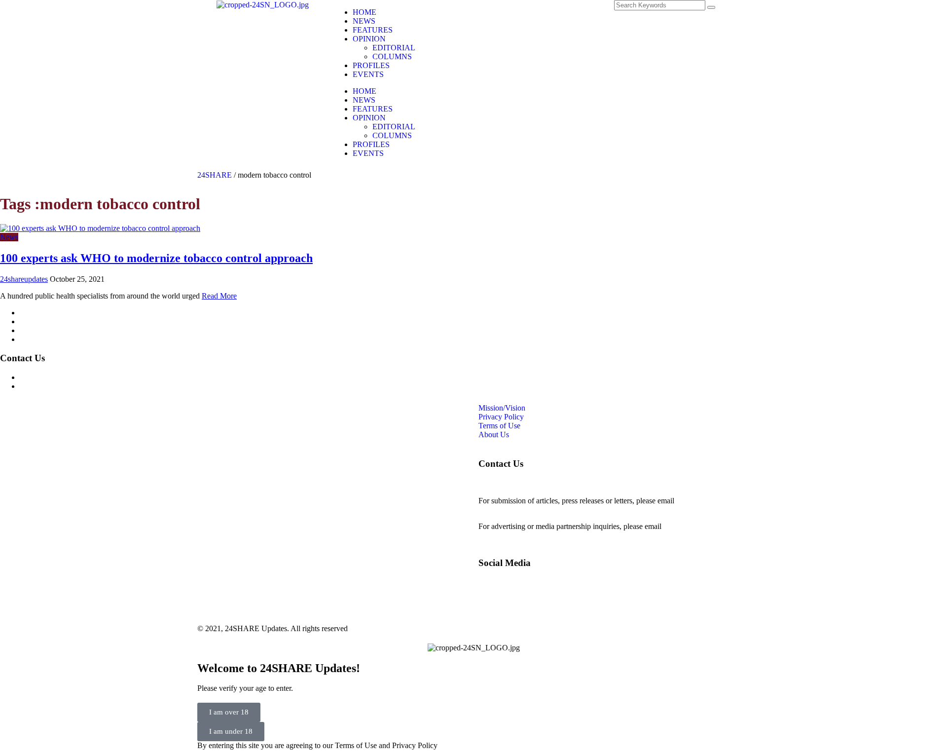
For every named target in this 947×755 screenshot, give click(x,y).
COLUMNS (392, 56)
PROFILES (371, 65)
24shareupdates (24, 279)
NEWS (364, 21)
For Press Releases (49, 386)
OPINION (369, 39)
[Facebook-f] (486, 12)
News (9, 237)
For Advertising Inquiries (59, 377)
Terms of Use (41, 330)
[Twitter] (539, 12)
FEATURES (373, 30)
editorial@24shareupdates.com (526, 509)
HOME (364, 12)
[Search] (711, 7)
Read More (219, 296)
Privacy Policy (42, 321)
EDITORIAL (393, 47)
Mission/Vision (43, 312)
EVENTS (368, 74)
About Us (35, 339)
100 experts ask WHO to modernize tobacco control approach (156, 258)
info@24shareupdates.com (704, 526)
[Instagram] (512, 12)
